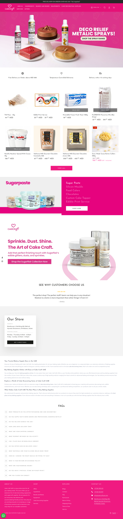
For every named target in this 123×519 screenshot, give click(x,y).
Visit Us (64, 509)
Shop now (76, 208)
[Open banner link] (61, 35)
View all (61, 168)
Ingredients (36, 491)
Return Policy (66, 500)
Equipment (36, 497)
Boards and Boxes (38, 494)
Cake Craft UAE (12, 513)
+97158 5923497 (98, 492)
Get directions (20, 342)
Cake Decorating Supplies (40, 500)
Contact (64, 491)
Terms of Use (66, 506)
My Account (65, 497)
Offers (35, 489)
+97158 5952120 (98, 488)
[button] (104, 8)
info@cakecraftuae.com (101, 495)
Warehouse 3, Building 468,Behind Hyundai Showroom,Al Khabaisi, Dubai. (102, 501)
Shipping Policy (66, 503)
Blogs (64, 489)
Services (35, 503)
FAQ (63, 494)
